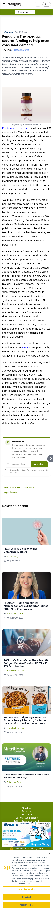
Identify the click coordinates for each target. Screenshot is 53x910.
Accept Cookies (26, 905)
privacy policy (13, 472)
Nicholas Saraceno (15, 670)
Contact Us (26, 814)
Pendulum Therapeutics (15, 128)
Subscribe (38, 464)
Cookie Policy (23, 884)
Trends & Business (11, 487)
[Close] (50, 853)
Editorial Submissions (26, 817)
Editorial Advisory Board (26, 821)
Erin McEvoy (12, 556)
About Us (26, 807)
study (25, 347)
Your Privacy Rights (26, 889)
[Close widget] (47, 825)
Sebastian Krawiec (15, 613)
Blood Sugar (29, 487)
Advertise (26, 811)
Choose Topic (23, 12)
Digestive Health (11, 492)
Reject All (26, 897)
